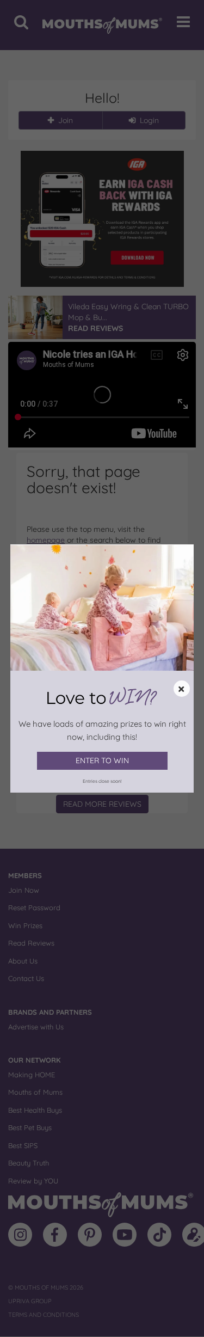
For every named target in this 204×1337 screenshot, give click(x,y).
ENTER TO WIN (102, 760)
